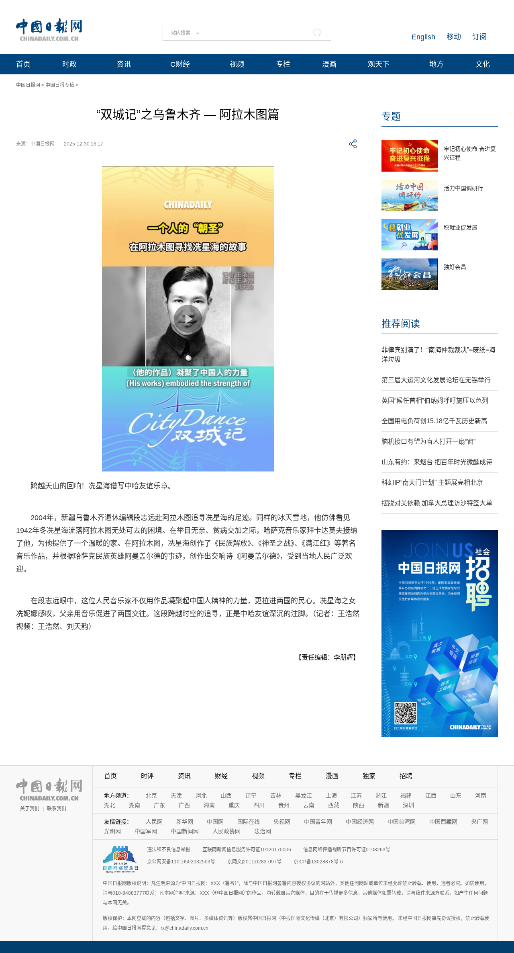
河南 (480, 795)
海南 (209, 805)
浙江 (381, 795)
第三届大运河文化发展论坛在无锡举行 (436, 380)
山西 (226, 795)
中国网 (215, 821)
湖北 (109, 805)
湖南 (134, 805)
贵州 (284, 805)
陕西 (358, 805)
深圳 (408, 805)
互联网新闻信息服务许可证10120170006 (246, 850)
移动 (454, 37)
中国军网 (146, 831)
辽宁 (251, 795)
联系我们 (56, 809)
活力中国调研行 (463, 188)
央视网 (281, 821)
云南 (308, 805)
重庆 (234, 805)
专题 (391, 116)
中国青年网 (318, 821)
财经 (221, 776)
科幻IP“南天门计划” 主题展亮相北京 (432, 482)
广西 (184, 805)
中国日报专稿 (59, 85)
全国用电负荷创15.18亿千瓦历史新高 (434, 421)
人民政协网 (226, 831)
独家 (369, 776)
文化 (482, 64)
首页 (23, 64)
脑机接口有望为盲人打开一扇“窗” (428, 441)
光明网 (112, 831)
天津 (176, 795)
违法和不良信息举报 (168, 850)
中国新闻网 (185, 831)
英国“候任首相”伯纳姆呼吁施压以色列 (434, 400)
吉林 (275, 795)
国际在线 (248, 821)
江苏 (356, 795)
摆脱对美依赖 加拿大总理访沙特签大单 (436, 503)
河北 (201, 795)
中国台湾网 (402, 821)
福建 (406, 795)
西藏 (333, 805)
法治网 (262, 831)
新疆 (383, 805)
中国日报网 (28, 85)
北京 (151, 795)
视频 (237, 64)
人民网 (154, 821)
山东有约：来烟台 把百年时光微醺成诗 (436, 462)
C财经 (180, 64)
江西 (430, 795)
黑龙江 (303, 795)
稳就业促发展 (460, 227)
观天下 (379, 64)
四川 (259, 805)
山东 (455, 795)
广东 (159, 805)
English (423, 37)
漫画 (329, 64)
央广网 (479, 821)
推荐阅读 (400, 323)
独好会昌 (455, 267)
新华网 (184, 821)
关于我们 (29, 809)
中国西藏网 (443, 821)
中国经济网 (360, 821)
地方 (436, 64)
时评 (147, 776)
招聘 (406, 776)
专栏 (283, 64)
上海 (331, 795)
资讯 (123, 64)
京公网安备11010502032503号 (181, 862)
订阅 (479, 37)
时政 (69, 64)
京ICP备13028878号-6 (318, 862)
